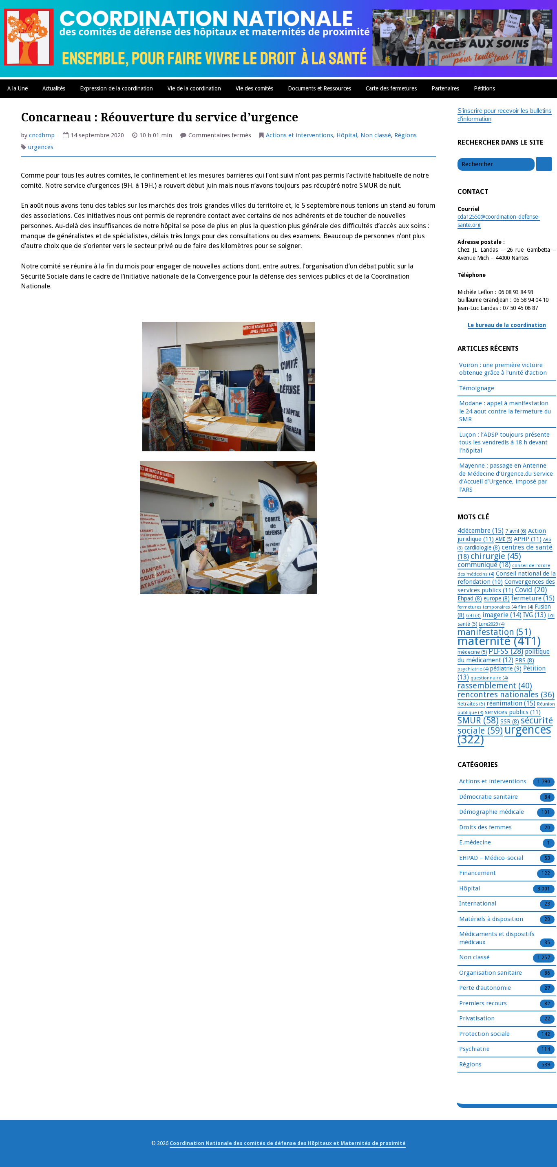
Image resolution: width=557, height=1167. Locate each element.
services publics (513, 712)
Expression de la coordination (116, 88)
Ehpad (470, 598)
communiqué (484, 564)
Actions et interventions (299, 135)
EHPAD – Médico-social (491, 858)
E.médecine (475, 842)
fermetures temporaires (487, 607)
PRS (524, 660)
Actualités (53, 88)
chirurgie (496, 556)
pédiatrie (506, 668)
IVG (534, 615)
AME (503, 539)
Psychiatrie (474, 1049)
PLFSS (505, 651)
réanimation (510, 703)
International (477, 903)
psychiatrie (473, 669)
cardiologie (482, 547)
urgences (40, 147)
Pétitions (484, 88)
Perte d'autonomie (485, 987)
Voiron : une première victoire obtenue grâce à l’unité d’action (503, 369)
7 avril (515, 531)
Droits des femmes (485, 827)
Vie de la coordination (194, 88)
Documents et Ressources (319, 88)
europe (497, 598)
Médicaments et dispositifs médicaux (497, 938)
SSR (509, 721)
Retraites (471, 704)
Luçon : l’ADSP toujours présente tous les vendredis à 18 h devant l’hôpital (504, 442)
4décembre (481, 530)
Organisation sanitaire (490, 972)
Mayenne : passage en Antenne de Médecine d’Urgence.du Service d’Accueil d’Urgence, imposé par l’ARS (506, 477)
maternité (499, 641)
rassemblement (495, 685)
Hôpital (346, 135)
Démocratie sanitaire (488, 796)
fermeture (533, 598)
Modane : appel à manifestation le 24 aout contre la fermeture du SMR (505, 411)
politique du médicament (504, 656)
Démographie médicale (491, 811)
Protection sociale (484, 1033)
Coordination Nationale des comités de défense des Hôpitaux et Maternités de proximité (288, 1143)
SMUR (478, 720)
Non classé (375, 135)
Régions (405, 135)
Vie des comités (254, 88)
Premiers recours (483, 1003)
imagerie (502, 615)
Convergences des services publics (506, 586)
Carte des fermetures (391, 88)
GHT (473, 615)
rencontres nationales (506, 694)
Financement (477, 873)
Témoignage (476, 388)
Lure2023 (491, 624)
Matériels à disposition (491, 919)
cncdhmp (42, 135)
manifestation (494, 632)
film (525, 607)
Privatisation (477, 1018)
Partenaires (445, 88)
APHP (528, 539)
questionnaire (489, 678)
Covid (531, 590)
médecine (472, 652)
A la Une (17, 88)
